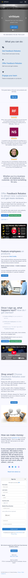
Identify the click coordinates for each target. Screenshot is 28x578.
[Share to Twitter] (15, 467)
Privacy (19, 572)
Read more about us (14, 471)
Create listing (5, 341)
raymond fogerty (14, 116)
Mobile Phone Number (7, 506)
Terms (22, 572)
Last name (4, 490)
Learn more (4, 275)
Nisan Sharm (14, 137)
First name (4, 484)
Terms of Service (19, 532)
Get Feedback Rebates (11, 51)
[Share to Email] (18, 467)
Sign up (14, 97)
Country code (5, 500)
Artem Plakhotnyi (14, 158)
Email (3, 495)
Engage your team (9, 75)
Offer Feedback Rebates (12, 63)
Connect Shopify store (15, 215)
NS (14, 132)
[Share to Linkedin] (12, 467)
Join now (14, 27)
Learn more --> (4, 219)
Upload (8, 515)
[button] (2, 18)
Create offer (5, 215)
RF (14, 111)
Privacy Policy (14, 534)
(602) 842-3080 (14, 556)
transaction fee (15, 437)
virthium (6, 2)
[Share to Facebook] (9, 467)
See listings (14, 402)
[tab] (14, 479)
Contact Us (14, 550)
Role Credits (12, 256)
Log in (21, 2)
